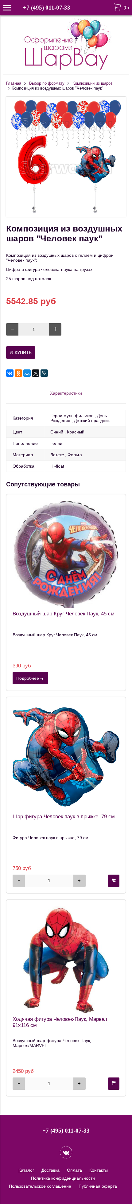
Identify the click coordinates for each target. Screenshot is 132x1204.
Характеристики (66, 393)
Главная (13, 83)
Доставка (50, 1170)
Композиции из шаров (92, 83)
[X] (35, 373)
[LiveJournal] (44, 373)
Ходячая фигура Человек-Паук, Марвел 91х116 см (60, 1022)
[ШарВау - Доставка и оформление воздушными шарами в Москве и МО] (66, 68)
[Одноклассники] (18, 373)
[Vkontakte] (66, 1152)
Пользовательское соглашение (40, 1186)
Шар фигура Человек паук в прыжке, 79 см (64, 816)
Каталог (26, 1170)
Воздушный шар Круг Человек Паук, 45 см (64, 614)
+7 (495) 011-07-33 (46, 7)
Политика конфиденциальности (63, 1178)
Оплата (74, 1170)
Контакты (98, 1170)
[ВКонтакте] (10, 373)
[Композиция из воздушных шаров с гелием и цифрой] (66, 215)
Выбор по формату (46, 83)
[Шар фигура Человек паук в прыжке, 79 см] (66, 757)
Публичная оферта (98, 1186)
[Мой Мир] (27, 373)
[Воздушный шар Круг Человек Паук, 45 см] (66, 554)
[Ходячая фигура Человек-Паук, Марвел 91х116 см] (66, 959)
